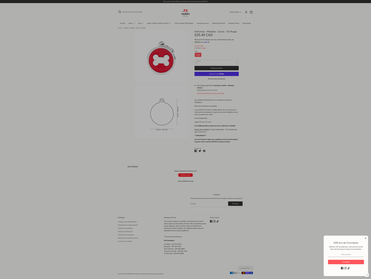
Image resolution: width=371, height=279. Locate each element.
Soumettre (346, 262)
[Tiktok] (349, 268)
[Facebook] (342, 268)
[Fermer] (365, 238)
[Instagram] (345, 268)
